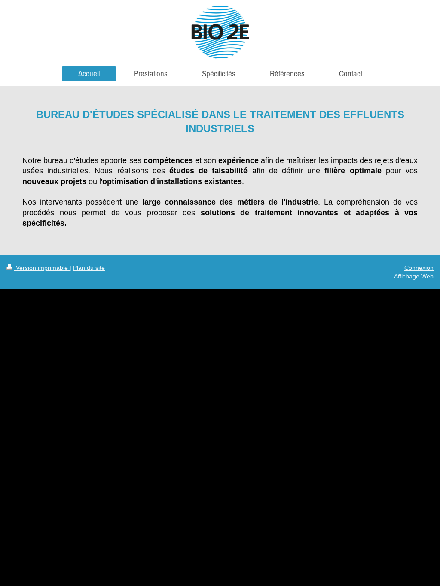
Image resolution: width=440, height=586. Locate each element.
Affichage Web (414, 276)
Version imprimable (42, 267)
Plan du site (89, 267)
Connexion (419, 267)
